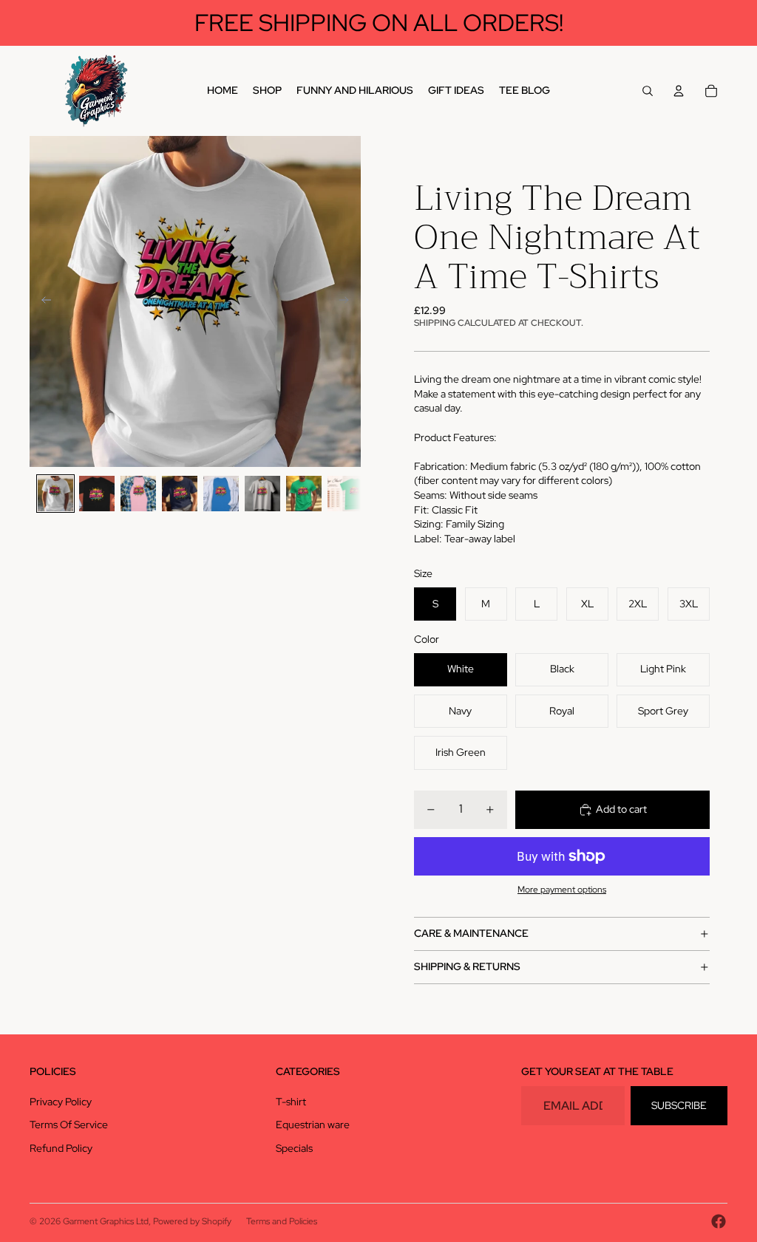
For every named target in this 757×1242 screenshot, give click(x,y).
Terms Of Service (69, 1124)
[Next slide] (348, 301)
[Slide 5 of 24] (221, 493)
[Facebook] (718, 1221)
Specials (294, 1148)
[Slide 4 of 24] (179, 493)
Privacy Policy (61, 1101)
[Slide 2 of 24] (97, 493)
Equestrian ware (313, 1124)
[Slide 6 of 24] (262, 493)
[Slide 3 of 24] (138, 493)
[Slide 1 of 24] (55, 493)
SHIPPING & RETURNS (467, 966)
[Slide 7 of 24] (304, 493)
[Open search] (647, 91)
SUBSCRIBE (679, 1105)
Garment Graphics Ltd (106, 1221)
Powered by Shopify (192, 1221)
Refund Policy (61, 1148)
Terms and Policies (281, 1221)
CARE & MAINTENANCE (471, 933)
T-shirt (291, 1101)
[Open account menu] (678, 91)
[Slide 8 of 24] (345, 493)
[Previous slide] (42, 301)
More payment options (561, 889)
